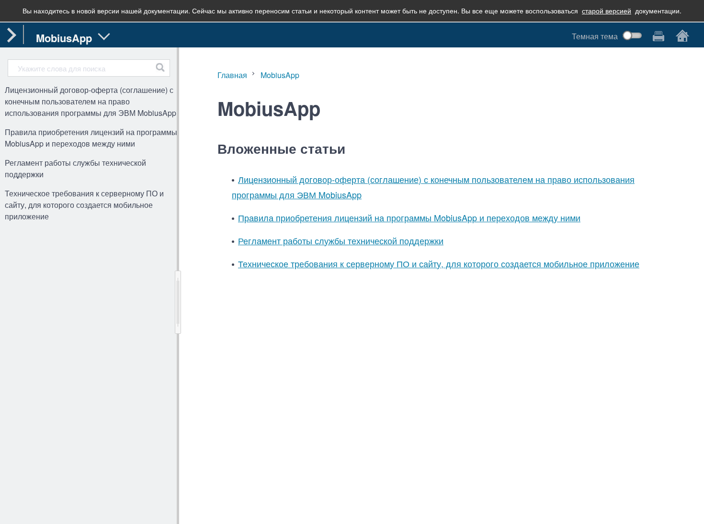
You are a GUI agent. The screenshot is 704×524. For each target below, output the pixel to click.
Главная (232, 74)
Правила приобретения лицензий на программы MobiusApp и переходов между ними (91, 137)
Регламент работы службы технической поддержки (75, 168)
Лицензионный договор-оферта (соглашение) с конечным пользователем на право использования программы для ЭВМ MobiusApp (90, 101)
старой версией (606, 10)
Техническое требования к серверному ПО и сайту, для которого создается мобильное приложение (84, 205)
